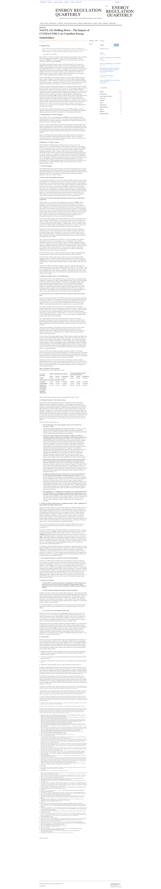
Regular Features (88, 23)
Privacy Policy (42, 886)
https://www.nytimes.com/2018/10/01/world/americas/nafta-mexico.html (53, 732)
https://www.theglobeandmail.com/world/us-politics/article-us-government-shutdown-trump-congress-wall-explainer (60, 730)
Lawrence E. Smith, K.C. (64, 40)
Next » (96, 40)
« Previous (91, 40)
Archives (50, 2)
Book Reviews (53, 23)
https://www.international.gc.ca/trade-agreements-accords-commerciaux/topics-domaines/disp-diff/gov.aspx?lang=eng (62, 754)
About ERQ (43, 2)
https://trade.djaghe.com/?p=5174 (79, 792)
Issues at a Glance (58, 2)
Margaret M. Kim (74, 40)
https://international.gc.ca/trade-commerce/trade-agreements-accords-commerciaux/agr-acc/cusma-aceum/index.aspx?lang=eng (63, 715)
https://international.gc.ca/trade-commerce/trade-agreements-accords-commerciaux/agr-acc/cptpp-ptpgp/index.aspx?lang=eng (62, 779)
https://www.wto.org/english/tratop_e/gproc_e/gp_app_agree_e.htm (59, 794)
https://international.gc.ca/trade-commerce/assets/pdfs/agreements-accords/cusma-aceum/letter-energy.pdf (63, 806)
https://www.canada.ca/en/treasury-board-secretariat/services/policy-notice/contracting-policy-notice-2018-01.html (63, 803)
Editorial (102, 53)
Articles (46, 23)
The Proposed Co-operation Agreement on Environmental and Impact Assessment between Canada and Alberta (110, 69)
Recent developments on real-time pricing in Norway (110, 58)
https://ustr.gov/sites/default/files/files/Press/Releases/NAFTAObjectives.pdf (56, 724)
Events (100, 23)
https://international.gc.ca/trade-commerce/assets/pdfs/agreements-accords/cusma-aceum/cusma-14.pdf (58, 761)
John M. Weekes (46, 40)
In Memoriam (112, 23)
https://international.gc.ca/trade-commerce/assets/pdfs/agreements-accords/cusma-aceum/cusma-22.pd (63, 823)
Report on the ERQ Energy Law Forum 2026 (110, 63)
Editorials (80, 23)
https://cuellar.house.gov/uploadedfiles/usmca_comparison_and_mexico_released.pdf (55, 800)
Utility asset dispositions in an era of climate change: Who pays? (110, 80)
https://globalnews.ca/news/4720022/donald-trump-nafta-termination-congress (54, 718)
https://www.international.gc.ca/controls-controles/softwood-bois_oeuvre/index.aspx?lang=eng (60, 831)
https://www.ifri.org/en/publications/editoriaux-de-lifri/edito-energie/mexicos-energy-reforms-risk (66, 819)
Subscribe (78, 2)
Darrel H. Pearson (54, 40)
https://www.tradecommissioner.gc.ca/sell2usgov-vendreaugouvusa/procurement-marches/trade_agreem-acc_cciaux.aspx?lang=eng (62, 797)
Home (41, 23)
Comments (60, 23)
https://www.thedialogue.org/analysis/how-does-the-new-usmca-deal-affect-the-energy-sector (56, 722)
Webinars (105, 23)
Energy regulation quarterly (79, 12)
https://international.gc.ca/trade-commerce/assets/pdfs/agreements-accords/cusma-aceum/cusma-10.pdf (61, 829)
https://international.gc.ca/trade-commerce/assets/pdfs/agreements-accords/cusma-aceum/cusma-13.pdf (62, 791)
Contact (73, 2)
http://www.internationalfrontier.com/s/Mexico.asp (74, 821)
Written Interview (104, 113)
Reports (95, 23)
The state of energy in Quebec (107, 75)
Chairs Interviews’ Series (70, 23)
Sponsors (66, 2)
